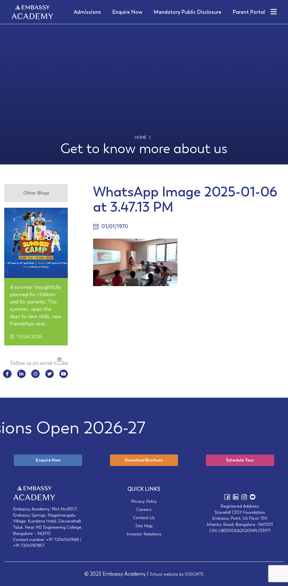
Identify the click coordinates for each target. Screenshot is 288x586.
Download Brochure (144, 460)
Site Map (144, 525)
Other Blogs (36, 193)
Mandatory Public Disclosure (187, 12)
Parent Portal (249, 12)
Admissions (87, 12)
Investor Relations (144, 534)
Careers (144, 509)
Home (141, 137)
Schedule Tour (240, 460)
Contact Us (144, 517)
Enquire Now (127, 12)
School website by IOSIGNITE (177, 574)
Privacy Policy (144, 501)
